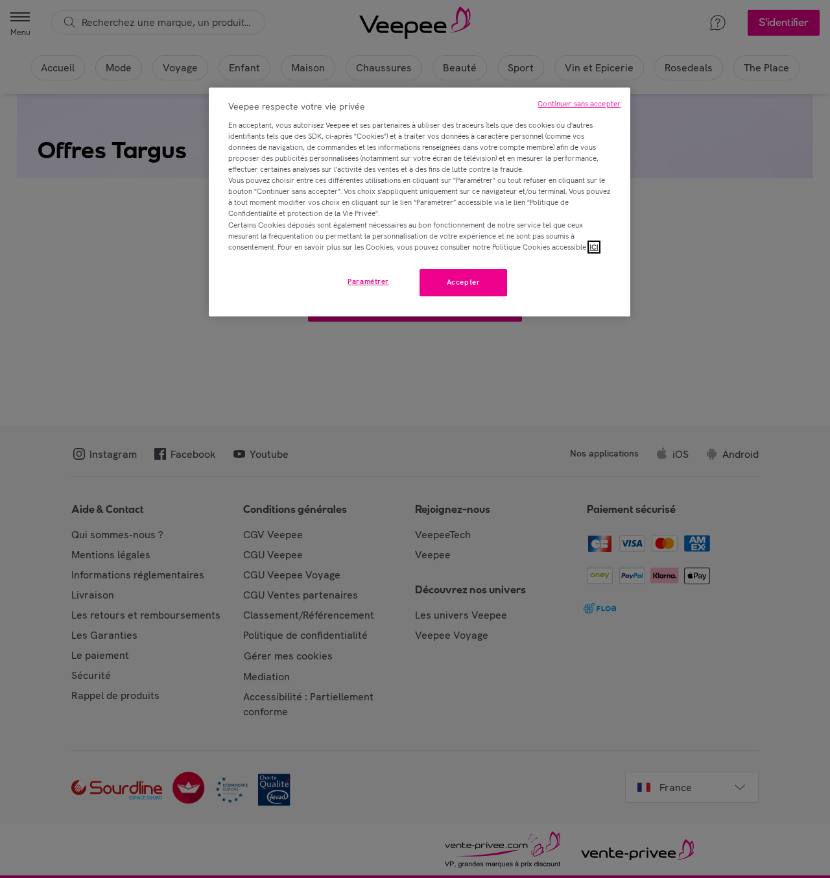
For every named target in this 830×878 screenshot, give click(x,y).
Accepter (463, 282)
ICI (594, 247)
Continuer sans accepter (579, 103)
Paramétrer (368, 281)
